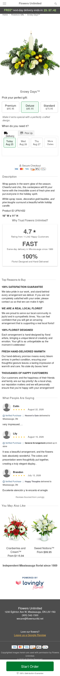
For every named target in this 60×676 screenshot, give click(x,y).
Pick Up (29, 133)
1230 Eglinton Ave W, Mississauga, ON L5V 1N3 (30, 611)
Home (5, 14)
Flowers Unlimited (30, 3)
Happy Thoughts (32, 481)
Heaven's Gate (32, 415)
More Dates (50, 142)
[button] (53, 668)
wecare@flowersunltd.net (30, 618)
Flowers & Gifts (17, 14)
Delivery (10, 135)
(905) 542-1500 (30, 615)
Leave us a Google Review (30, 635)
